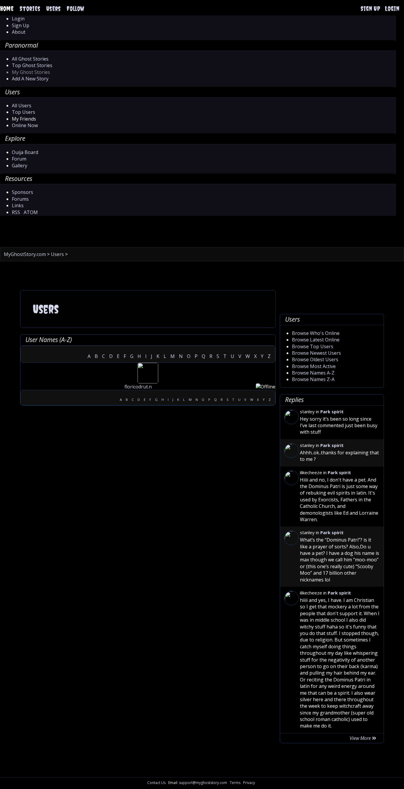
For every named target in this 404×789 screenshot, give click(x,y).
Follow (75, 8)
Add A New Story (30, 78)
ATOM (31, 212)
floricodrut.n (138, 386)
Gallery (19, 165)
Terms (235, 782)
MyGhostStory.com (25, 254)
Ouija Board (25, 152)
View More (361, 738)
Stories (30, 8)
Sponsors (22, 192)
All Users (21, 105)
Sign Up (370, 8)
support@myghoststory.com (203, 782)
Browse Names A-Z (313, 373)
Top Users (23, 112)
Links (18, 205)
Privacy (249, 782)
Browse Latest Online (316, 339)
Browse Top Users (312, 346)
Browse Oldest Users (315, 359)
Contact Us (156, 782)
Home (7, 8)
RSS (16, 212)
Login (392, 8)
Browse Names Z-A (313, 379)
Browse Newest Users (316, 353)
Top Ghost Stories (32, 65)
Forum (19, 158)
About (18, 32)
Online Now (25, 125)
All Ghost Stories (30, 59)
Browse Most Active (314, 366)
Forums (20, 199)
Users (53, 8)
